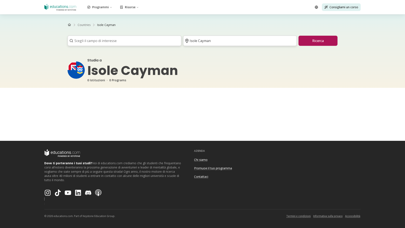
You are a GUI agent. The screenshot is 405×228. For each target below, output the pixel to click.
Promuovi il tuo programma (213, 168)
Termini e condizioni (298, 216)
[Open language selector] (316, 7)
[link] (106, 25)
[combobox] (123, 41)
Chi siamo (201, 160)
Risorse (130, 7)
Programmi (100, 7)
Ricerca (318, 40)
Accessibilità (352, 216)
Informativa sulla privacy (328, 216)
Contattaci (201, 177)
